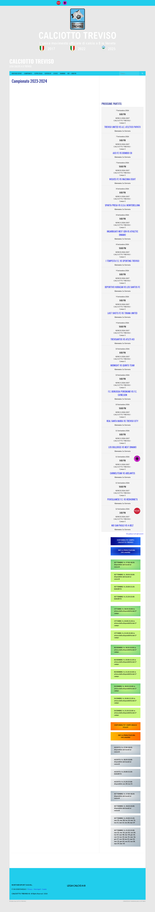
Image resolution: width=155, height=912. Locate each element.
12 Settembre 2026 (122, 509)
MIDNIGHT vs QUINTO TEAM (122, 365)
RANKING (62, 73)
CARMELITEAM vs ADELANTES (122, 473)
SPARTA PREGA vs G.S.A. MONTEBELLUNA (122, 205)
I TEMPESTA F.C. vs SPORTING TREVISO (122, 261)
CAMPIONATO (28, 73)
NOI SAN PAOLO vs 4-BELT (122, 525)
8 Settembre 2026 (122, 189)
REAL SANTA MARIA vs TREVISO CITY (122, 421)
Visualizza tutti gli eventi (134, 534)
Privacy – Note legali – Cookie (37, 889)
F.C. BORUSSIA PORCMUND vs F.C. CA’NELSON (122, 393)
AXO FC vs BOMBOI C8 (122, 153)
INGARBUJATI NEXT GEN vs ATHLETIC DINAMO (122, 233)
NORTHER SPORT (17, 73)
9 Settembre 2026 (122, 270)
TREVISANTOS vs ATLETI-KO (122, 339)
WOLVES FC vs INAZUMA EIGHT (122, 179)
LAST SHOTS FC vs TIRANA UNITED (122, 313)
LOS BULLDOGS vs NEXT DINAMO (122, 447)
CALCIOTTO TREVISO (31, 61)
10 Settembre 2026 (122, 349)
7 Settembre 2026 (122, 110)
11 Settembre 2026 (122, 431)
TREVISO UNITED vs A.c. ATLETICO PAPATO (122, 127)
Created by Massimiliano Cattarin (134, 901)
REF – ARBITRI (72, 73)
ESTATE (55, 73)
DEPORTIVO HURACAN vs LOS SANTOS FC (122, 287)
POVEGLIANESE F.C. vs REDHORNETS (122, 499)
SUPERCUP (48, 73)
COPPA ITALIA (38, 73)
